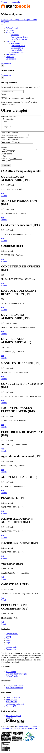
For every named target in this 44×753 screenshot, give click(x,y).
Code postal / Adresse (9, 133)
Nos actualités (11, 702)
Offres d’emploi (12, 676)
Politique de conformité (15, 704)
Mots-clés (4, 116)
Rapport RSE (11, 706)
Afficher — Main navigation (12, 20)
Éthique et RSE (17, 48)
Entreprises (10, 32)
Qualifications (6, 154)
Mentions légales (22, 726)
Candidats (10, 30)
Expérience (5, 158)
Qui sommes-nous (18, 46)
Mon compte (11, 672)
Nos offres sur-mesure (19, 39)
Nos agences (11, 54)
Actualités (10, 57)
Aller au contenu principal (11, 2)
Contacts (9, 718)
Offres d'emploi (12, 28)
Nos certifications (17, 52)
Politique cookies (20, 728)
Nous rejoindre (16, 50)
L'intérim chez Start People (16, 674)
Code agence (6, 161)
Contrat (4, 151)
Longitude (7, 126)
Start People (10, 41)
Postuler (4, 196)
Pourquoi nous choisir (19, 37)
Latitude (6, 122)
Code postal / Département (11, 142)
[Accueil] (15, 9)
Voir (2, 193)
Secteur (4, 147)
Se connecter (11, 59)
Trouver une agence (13, 716)
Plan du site (32, 728)
